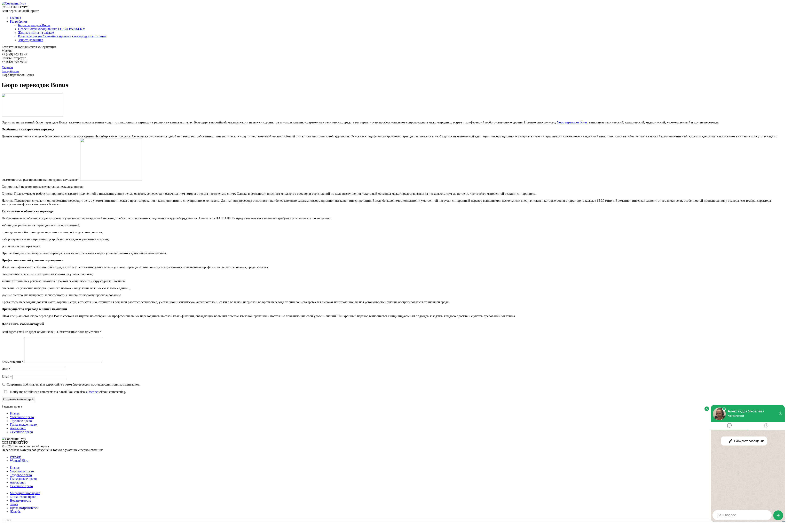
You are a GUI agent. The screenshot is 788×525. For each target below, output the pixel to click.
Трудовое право (21, 421)
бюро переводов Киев (572, 122)
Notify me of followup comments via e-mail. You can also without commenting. (67, 392)
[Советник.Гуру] (14, 3)
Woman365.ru (19, 460)
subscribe (92, 392)
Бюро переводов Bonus (34, 25)
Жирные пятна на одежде (36, 32)
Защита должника (30, 40)
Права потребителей (24, 508)
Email (7, 376)
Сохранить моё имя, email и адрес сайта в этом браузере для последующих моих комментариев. (73, 384)
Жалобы (15, 511)
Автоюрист (18, 428)
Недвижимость (20, 500)
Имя (6, 369)
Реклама (15, 457)
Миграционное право (25, 493)
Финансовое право (23, 497)
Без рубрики (18, 21)
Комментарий (12, 362)
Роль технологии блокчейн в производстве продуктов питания (62, 36)
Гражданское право (23, 424)
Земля (14, 504)
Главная (15, 18)
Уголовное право (22, 417)
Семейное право (21, 432)
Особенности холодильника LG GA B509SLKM (51, 29)
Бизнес (14, 413)
